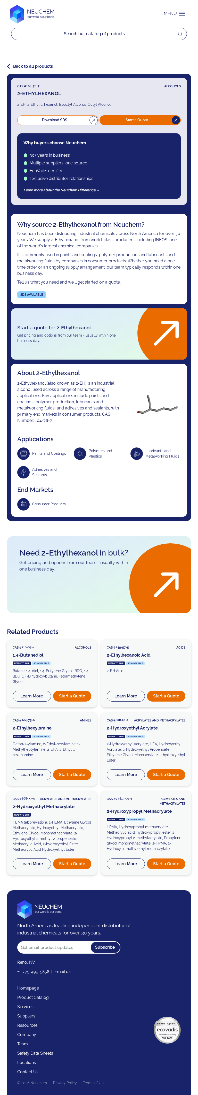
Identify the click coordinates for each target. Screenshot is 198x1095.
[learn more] (52, 673)
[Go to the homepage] (39, 908)
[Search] (94, 34)
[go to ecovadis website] (167, 1030)
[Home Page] (32, 13)
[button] (175, 14)
